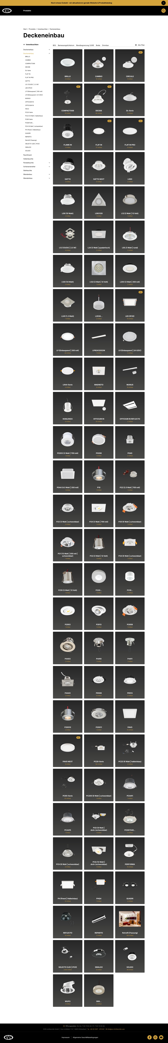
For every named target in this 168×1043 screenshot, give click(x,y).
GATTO (27, 81)
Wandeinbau (27, 178)
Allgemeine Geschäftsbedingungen (85, 1037)
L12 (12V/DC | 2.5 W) (32, 84)
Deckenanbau (28, 50)
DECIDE (27, 67)
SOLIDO (27, 150)
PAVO (27, 109)
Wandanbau (27, 174)
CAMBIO (28, 60)
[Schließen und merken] (163, 3)
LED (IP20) (28, 88)
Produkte (32, 29)
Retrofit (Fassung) (31, 140)
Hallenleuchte (28, 159)
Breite (98, 45)
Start (25, 29)
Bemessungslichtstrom (66, 45)
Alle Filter (141, 45)
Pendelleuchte (28, 163)
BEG (54, 45)
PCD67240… (29, 123)
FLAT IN (27, 74)
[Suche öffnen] (163, 11)
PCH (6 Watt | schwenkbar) (34, 126)
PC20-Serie (29, 112)
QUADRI (28, 133)
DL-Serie (28, 70)
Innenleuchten (43, 29)
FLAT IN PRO (29, 77)
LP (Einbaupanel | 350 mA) (33, 91)
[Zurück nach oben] (142, 1018)
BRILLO (27, 56)
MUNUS (27, 98)
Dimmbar (105, 45)
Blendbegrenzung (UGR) (85, 45)
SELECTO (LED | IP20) (32, 143)
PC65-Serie (29, 119)
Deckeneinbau (28, 53)
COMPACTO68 (30, 63)
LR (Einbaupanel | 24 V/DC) (34, 95)
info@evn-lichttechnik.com (115, 1029)
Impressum (66, 1037)
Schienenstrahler (29, 167)
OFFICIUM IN (29, 102)
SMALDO (28, 147)
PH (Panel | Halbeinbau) (32, 130)
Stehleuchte (27, 170)
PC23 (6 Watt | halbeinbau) (34, 116)
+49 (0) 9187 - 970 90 (96, 1029)
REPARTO (28, 137)
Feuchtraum (27, 155)
